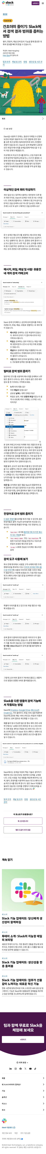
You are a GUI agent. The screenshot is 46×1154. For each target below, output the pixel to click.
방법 (25, 61)
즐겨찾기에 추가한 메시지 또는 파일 (26, 533)
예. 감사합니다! (23, 821)
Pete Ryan (6, 55)
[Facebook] (20, 1069)
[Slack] (8, 3)
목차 (3, 118)
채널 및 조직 (17, 61)
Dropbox (14, 710)
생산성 (5, 14)
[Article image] (23, 890)
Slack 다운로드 (7, 1127)
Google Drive (24, 710)
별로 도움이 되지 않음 (23, 830)
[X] (25, 1069)
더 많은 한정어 (9, 518)
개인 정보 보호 (7, 1133)
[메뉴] (42, 3)
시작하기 (36, 3)
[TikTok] (35, 1069)
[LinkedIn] (11, 1069)
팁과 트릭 (6, 61)
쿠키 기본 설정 (25, 1133)
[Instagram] (16, 1069)
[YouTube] (30, 1069)
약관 (16, 1133)
